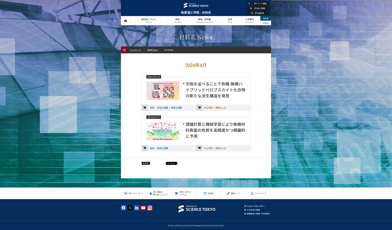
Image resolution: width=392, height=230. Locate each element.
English (266, 23)
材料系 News (152, 50)
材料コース (221, 107)
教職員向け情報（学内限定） (259, 213)
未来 (230, 20)
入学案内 (249, 20)
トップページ (125, 20)
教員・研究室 (204, 20)
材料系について (148, 20)
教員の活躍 (176, 107)
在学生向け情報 (253, 209)
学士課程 (208, 107)
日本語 (265, 18)
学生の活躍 (162, 107)
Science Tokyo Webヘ (256, 206)
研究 (152, 107)
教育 (177, 20)
